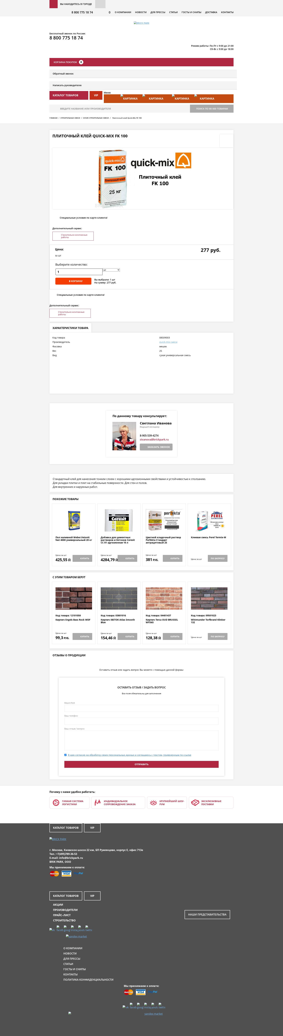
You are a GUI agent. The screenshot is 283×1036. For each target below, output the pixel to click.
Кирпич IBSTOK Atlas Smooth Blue (118, 621)
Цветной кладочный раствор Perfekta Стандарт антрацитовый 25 (163, 540)
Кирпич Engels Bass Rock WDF (73, 619)
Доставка (211, 12)
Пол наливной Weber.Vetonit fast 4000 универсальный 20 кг (74, 538)
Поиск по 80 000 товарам (212, 108)
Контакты (227, 12)
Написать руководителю (67, 85)
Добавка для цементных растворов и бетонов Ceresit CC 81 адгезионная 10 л (118, 540)
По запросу (218, 558)
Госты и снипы (191, 12)
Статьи (173, 12)
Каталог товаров (66, 828)
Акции (58, 904)
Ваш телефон (71, 715)
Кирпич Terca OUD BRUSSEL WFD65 (162, 621)
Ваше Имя (69, 702)
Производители (65, 910)
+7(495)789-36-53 (66, 854)
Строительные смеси (70, 118)
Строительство (64, 920)
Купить (84, 558)
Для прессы (158, 12)
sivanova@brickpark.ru (154, 439)
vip (96, 95)
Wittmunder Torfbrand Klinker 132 (208, 621)
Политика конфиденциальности (88, 979)
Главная (53, 118)
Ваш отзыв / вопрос (74, 728)
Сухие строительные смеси (96, 118)
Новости (141, 12)
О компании (123, 12)
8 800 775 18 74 (82, 12)
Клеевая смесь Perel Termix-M (208, 537)
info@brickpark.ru (71, 858)
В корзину (76, 281)
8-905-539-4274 (149, 435)
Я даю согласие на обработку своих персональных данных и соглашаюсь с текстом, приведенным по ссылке (129, 754)
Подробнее (74, 528)
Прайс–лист (62, 915)
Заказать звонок (158, 446)
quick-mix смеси (168, 342)
